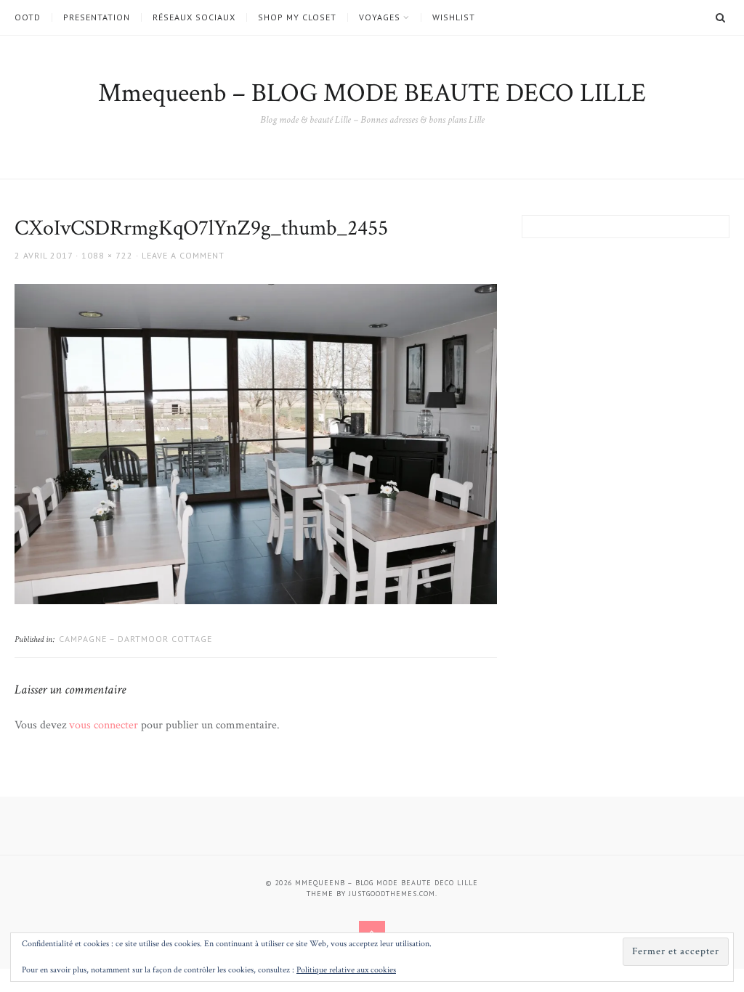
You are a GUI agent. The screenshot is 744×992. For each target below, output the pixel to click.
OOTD (28, 17)
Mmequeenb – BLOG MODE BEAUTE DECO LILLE (372, 93)
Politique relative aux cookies (346, 969)
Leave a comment (183, 255)
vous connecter (103, 725)
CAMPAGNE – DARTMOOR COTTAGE (135, 638)
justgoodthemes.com (392, 893)
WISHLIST (453, 17)
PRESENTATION (96, 17)
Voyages (379, 17)
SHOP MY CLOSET (297, 17)
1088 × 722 (107, 255)
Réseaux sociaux (194, 17)
